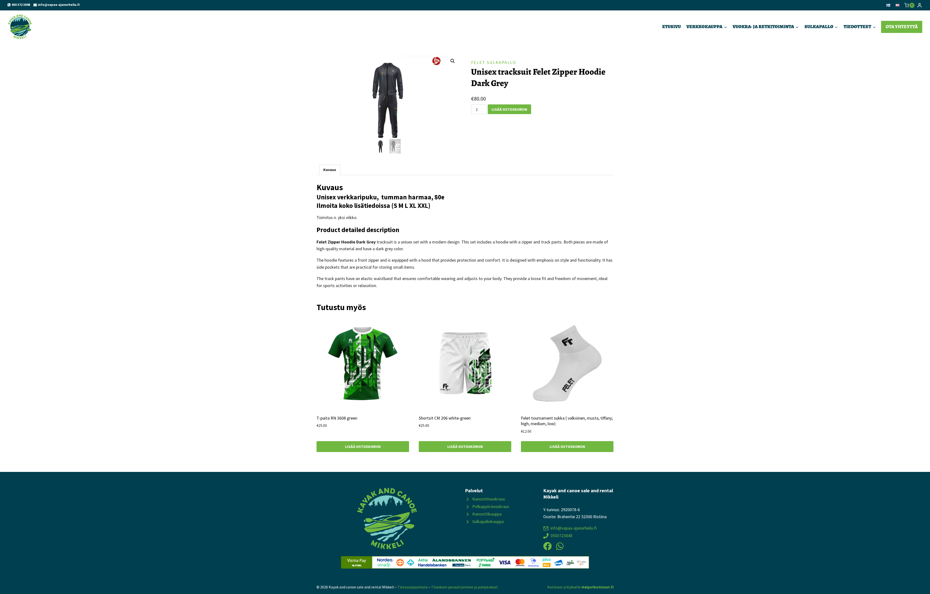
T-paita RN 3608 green (337, 418)
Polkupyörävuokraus (490, 506)
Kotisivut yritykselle (580, 587)
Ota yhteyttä (902, 26)
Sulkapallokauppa (488, 521)
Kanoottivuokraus (488, 499)
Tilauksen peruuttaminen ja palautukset (464, 587)
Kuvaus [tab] (329, 169)
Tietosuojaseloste (412, 587)
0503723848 (561, 535)
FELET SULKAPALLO (493, 62)
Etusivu (671, 26)
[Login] (919, 5)
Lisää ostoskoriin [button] (363, 446)
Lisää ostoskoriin (509, 109)
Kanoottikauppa (487, 514)
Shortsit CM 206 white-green (445, 418)
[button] (452, 61)
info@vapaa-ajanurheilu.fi (573, 528)
